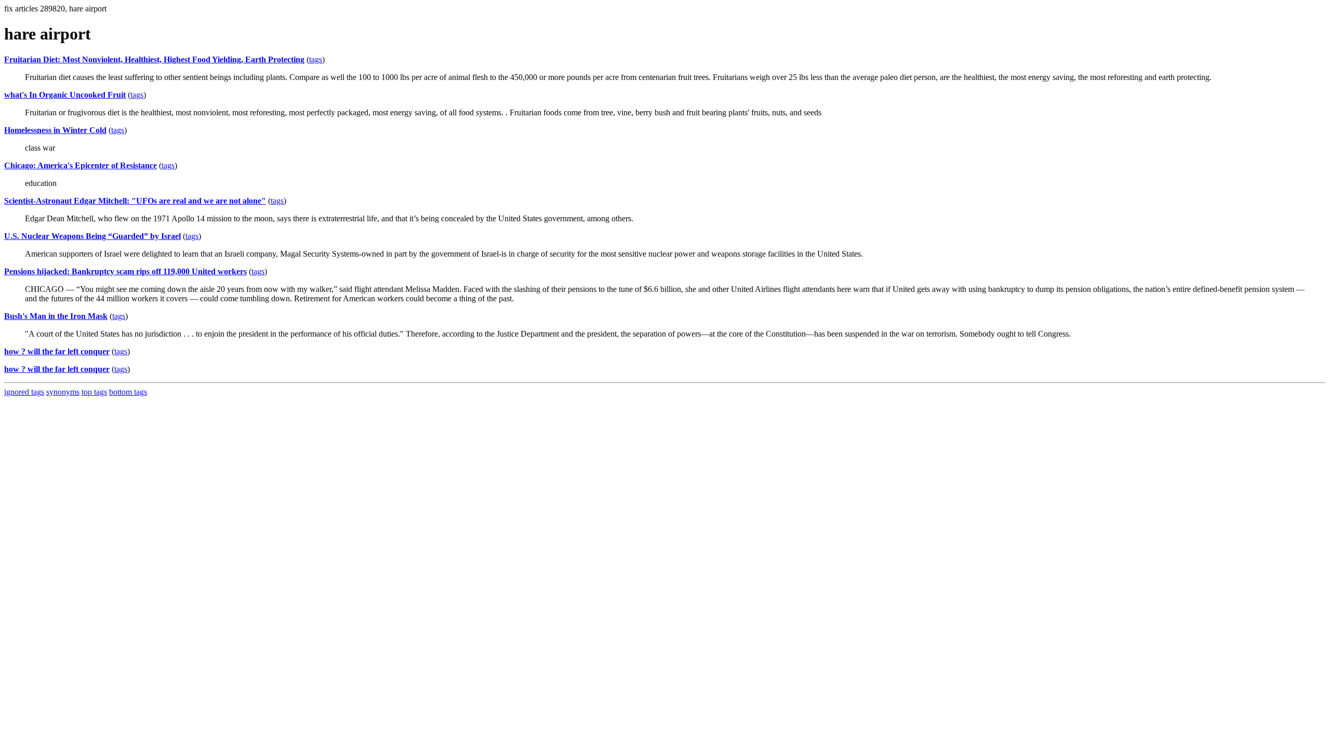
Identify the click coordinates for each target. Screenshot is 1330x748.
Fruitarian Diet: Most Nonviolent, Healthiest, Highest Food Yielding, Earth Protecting (154, 59)
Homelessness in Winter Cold (55, 130)
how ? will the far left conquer (57, 351)
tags (315, 59)
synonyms (62, 392)
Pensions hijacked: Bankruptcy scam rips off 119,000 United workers (125, 271)
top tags (94, 392)
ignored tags (24, 392)
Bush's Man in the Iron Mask (56, 316)
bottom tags (128, 392)
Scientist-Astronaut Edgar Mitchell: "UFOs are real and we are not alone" (135, 200)
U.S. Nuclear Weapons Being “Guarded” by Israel (92, 236)
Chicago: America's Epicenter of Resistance (80, 165)
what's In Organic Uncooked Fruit (65, 94)
